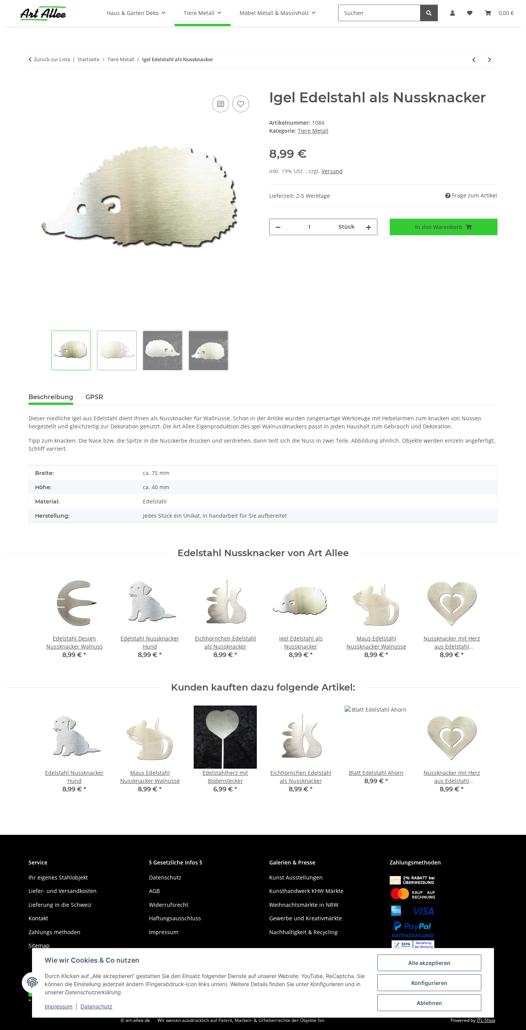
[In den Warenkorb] (34, 85)
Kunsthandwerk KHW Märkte (306, 891)
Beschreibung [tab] (50, 397)
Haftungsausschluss (175, 918)
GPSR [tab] (94, 397)
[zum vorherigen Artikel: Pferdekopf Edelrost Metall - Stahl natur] (474, 59)
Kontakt (38, 918)
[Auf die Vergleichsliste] (220, 103)
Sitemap (39, 945)
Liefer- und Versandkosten (62, 891)
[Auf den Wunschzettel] (240, 103)
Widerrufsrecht (168, 904)
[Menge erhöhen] (368, 227)
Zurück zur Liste (52, 59)
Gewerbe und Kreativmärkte (305, 918)
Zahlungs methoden (54, 932)
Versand (332, 171)
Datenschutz (96, 1006)
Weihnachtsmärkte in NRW (303, 904)
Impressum (58, 1006)
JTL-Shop (486, 1020)
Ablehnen (429, 1003)
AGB (154, 891)
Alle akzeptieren (429, 963)
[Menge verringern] (278, 227)
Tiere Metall (313, 130)
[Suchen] (429, 13)
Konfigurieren (429, 983)
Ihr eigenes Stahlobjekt (58, 877)
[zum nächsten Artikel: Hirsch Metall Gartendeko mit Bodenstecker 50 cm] (490, 59)
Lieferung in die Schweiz (60, 904)
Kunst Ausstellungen (296, 877)
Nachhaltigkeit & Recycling (303, 932)
